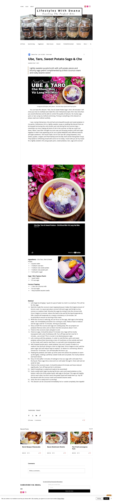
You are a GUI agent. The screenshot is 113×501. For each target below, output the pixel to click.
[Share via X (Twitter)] (32, 415)
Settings (99, 498)
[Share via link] (40, 415)
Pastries (79, 44)
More (85, 44)
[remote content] (56, 153)
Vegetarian (41, 44)
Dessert (58, 44)
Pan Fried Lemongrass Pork (79, 448)
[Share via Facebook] (29, 415)
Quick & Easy (31, 44)
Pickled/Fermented (68, 44)
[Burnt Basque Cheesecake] (31, 438)
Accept (106, 498)
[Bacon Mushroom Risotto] (56, 438)
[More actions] (84, 54)
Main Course (50, 44)
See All (91, 429)
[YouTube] (85, 6)
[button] (90, 44)
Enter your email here (54, 484)
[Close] (111, 498)
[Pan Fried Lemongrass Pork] (81, 438)
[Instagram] (87, 6)
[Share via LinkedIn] (36, 415)
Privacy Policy (60, 498)
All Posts (22, 44)
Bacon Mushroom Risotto (56, 447)
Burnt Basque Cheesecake (31, 447)
